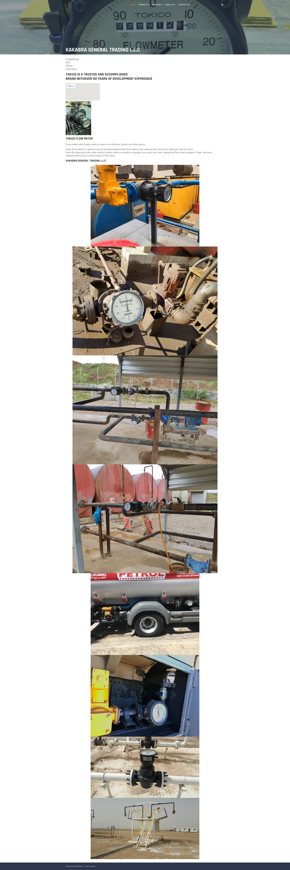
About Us (169, 4)
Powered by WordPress (74, 866)
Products (143, 4)
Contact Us (184, 4)
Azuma (92, 866)
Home (132, 4)
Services (156, 4)
